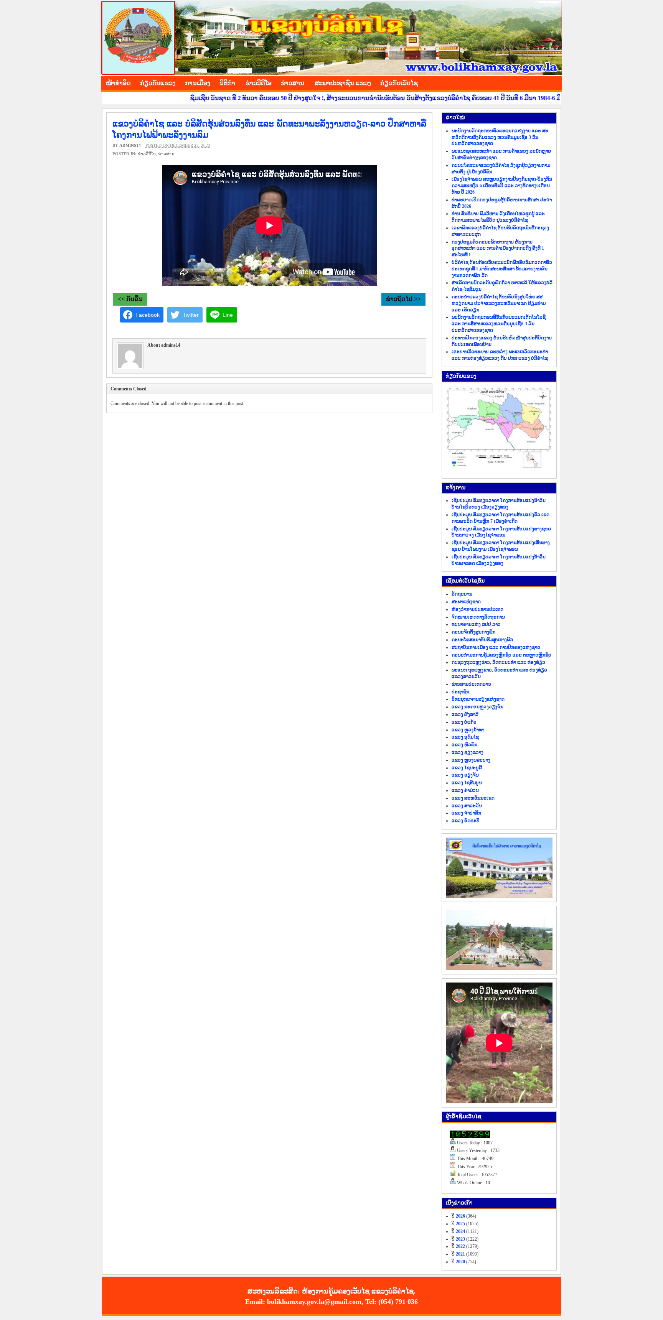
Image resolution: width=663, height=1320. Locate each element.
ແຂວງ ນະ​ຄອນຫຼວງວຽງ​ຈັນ (477, 706)
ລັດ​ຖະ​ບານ (462, 594)
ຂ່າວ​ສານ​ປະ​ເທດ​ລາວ (471, 684)
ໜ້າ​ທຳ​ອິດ (118, 83)
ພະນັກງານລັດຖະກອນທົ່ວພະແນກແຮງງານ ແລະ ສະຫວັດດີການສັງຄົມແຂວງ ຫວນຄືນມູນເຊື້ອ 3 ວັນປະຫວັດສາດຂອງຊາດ (500, 137)
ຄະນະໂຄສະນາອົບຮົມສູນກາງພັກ (482, 639)
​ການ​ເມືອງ (197, 83)
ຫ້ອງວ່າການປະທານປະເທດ (477, 609)
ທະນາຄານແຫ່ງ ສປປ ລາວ (476, 624)
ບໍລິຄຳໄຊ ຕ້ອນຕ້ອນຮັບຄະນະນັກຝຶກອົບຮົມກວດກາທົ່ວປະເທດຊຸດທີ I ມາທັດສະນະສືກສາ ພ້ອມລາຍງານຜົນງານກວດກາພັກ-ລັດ (502, 269)
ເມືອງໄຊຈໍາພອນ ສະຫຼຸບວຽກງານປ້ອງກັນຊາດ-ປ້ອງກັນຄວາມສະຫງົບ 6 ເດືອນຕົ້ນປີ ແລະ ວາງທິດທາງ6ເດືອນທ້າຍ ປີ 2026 (502, 185)
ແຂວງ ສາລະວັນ (467, 805)
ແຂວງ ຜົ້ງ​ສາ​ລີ (465, 714)
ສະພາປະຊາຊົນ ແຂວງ (343, 83)
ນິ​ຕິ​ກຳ (227, 83)
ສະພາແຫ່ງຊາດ (466, 601)
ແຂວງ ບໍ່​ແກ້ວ (464, 722)
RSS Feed (554, 82)
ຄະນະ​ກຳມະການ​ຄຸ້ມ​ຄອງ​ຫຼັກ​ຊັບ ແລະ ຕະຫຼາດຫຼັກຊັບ (501, 655)
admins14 (130, 145)
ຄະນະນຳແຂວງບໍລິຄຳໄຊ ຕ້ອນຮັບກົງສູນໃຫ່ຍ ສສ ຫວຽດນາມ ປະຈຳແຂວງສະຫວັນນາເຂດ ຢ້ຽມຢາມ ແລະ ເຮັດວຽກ (499, 303)
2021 (460, 1254)
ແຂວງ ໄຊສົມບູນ (467, 782)
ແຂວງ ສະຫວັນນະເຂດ (473, 798)
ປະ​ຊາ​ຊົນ (460, 692)
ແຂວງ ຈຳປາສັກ (466, 813)
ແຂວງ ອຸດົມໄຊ (465, 737)
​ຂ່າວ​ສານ (292, 83)
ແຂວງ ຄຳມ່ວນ (465, 790)
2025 (460, 1223)
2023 (460, 1239)
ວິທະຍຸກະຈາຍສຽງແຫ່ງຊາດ (478, 699)
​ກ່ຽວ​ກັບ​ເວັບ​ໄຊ (399, 83)
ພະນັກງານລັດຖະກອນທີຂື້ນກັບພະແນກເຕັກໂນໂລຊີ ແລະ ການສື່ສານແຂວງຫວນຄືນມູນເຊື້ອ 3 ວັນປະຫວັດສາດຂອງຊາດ (499, 323)
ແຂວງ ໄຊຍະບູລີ (467, 767)
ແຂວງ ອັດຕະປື (466, 820)
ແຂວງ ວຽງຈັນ (465, 775)
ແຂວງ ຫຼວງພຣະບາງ (471, 760)
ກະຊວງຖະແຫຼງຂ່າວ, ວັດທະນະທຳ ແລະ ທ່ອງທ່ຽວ (498, 662)
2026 (460, 1216)
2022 (460, 1246)
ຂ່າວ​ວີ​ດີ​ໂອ (259, 83)
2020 (460, 1261)
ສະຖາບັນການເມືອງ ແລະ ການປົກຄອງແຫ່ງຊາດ (496, 647)
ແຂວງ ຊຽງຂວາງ (467, 752)
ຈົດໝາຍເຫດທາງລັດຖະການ (478, 617)
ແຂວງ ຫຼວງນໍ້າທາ (468, 729)
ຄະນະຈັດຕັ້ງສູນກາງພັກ (473, 632)
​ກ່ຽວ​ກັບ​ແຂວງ (158, 83)
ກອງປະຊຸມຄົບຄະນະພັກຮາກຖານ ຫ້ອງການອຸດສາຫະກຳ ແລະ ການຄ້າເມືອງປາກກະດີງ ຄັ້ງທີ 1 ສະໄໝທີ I (498, 248)
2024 (460, 1231)
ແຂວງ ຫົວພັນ (464, 744)
